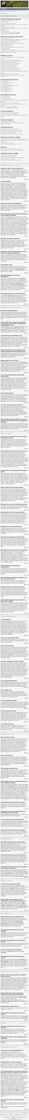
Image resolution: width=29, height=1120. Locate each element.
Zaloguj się (7, 11)
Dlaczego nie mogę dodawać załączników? (9, 67)
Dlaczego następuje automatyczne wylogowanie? (11, 32)
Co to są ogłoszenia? (5, 87)
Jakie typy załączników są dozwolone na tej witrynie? (11, 148)
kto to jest (3, 1079)
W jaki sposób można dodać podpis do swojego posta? (12, 61)
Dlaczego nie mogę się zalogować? (8, 27)
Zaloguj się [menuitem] (26, 9)
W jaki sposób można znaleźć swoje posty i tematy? (11, 134)
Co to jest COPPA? (5, 21)
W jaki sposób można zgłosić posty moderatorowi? (11, 70)
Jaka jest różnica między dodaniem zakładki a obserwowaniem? (14, 138)
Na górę (26, 178)
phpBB (12, 1116)
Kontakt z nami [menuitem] (13, 1114)
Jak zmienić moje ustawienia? (7, 38)
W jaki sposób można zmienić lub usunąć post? (10, 59)
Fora (3, 9)
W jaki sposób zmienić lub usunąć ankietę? (9, 64)
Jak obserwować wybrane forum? (7, 142)
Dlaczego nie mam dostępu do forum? (8, 66)
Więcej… (1, 9)
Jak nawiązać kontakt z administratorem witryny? (11, 160)
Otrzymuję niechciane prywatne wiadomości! (10, 114)
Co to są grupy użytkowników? (7, 98)
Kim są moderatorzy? (5, 97)
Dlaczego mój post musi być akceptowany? (9, 73)
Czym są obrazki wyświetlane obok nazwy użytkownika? (12, 47)
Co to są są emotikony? (5, 83)
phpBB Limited (16, 1053)
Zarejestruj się (13, 11)
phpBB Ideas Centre (12, 1066)
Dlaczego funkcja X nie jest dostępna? (8, 156)
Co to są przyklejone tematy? (7, 88)
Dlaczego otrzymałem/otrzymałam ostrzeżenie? (10, 68)
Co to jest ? (9, 106)
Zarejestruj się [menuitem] (28, 9)
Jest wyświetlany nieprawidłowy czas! (8, 42)
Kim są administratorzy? (6, 96)
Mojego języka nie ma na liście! (7, 46)
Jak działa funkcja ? (10, 33)
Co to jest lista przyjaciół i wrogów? (8, 121)
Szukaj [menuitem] (27, 13)
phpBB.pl (20, 1119)
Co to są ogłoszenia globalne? (7, 86)
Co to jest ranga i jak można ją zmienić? (9, 49)
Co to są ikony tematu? (5, 91)
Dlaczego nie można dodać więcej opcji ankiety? (10, 63)
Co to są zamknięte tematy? (6, 90)
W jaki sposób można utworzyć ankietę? (9, 62)
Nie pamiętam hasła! (5, 30)
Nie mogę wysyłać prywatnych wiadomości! (9, 112)
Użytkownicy (5, 9)
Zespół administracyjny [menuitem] (22, 1114)
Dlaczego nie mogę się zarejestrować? (8, 23)
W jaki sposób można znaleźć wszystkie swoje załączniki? (13, 150)
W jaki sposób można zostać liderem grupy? (10, 102)
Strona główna (4, 1114)
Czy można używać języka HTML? (8, 82)
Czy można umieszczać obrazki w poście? (9, 85)
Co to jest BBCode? (5, 81)
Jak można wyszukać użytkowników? (8, 132)
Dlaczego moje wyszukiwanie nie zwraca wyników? (11, 130)
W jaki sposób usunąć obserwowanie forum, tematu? (11, 144)
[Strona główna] (14, 4)
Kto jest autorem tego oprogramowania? (9, 154)
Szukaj (2, 11)
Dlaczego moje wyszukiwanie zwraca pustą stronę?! (11, 131)
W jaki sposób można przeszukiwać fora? (9, 128)
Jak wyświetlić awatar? (5, 48)
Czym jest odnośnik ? (10, 107)
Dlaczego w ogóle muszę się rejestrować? (9, 20)
